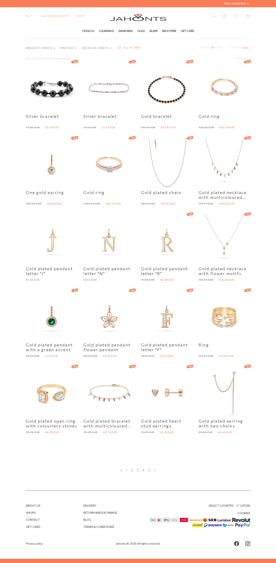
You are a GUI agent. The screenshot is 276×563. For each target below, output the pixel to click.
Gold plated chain (161, 192)
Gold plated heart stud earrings (161, 423)
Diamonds (126, 31)
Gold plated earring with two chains (221, 423)
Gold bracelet (156, 116)
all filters (131, 47)
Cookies (243, 513)
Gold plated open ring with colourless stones (51, 423)
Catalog (88, 31)
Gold (141, 31)
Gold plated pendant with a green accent (49, 347)
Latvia (245, 505)
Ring (204, 344)
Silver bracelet (42, 116)
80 (220, 47)
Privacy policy (34, 543)
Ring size (67, 48)
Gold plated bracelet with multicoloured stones (106, 426)
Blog (87, 519)
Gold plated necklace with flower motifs (223, 271)
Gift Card (187, 31)
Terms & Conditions (98, 526)
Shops (31, 512)
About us (33, 505)
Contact (33, 519)
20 (212, 47)
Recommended (60, 58)
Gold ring (209, 116)
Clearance (106, 31)
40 (216, 47)
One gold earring (45, 192)
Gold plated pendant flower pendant (107, 347)
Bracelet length (39, 48)
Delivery (89, 505)
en (28, 15)
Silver (153, 31)
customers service (54, 15)
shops (80, 15)
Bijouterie (169, 31)
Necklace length (96, 48)
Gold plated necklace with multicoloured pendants (223, 197)
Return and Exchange (100, 512)
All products (36, 58)
